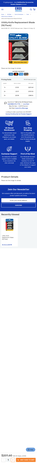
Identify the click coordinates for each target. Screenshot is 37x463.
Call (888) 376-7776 (14, 104)
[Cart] (34, 9)
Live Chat (26, 104)
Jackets (13, 4)
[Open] (2, 9)
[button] (18, 49)
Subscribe (18, 205)
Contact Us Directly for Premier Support (18, 114)
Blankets (19, 4)
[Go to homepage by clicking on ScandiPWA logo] (18, 9)
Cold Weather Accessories (25, 2)
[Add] (13, 460)
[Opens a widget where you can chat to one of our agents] (30, 450)
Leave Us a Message (21, 108)
